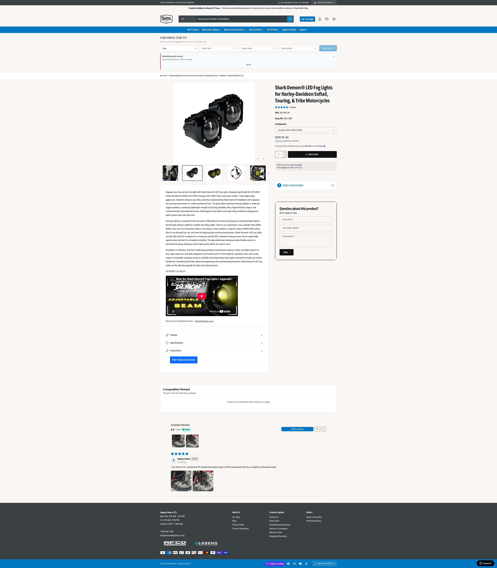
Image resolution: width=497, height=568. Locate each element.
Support (302, 29)
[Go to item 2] (192, 441)
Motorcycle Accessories (234, 29)
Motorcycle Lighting (210, 29)
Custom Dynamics (171, 564)
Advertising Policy (313, 521)
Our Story (236, 517)
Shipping (278, 141)
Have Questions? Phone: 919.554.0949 (295, 3)
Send (285, 252)
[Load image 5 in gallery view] (258, 173)
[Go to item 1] (178, 441)
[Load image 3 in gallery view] (214, 173)
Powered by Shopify (184, 564)
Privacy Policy (238, 525)
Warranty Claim (275, 532)
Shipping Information (278, 536)
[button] (211, 30)
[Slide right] (263, 159)
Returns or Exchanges (278, 528)
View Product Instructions (183, 359)
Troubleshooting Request (279, 525)
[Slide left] (257, 159)
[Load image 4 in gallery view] (236, 173)
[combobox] (245, 19)
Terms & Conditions (240, 528)
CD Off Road (272, 29)
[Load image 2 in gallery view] (192, 173)
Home (165, 76)
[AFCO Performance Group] (175, 543)
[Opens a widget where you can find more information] (485, 563)
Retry (248, 64)
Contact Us (273, 517)
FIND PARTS (328, 48)
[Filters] (317, 429)
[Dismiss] (333, 56)
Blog (234, 521)
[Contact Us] (326, 19)
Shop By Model (255, 29)
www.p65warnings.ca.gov (204, 321)
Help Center (274, 521)
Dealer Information (314, 517)
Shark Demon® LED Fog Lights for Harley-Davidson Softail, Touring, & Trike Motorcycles (206, 76)
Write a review (297, 429)
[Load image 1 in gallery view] (170, 173)
